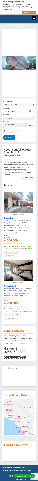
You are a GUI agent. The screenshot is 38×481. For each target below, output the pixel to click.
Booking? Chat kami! (25, 476)
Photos (33, 480)
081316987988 (7, 9)
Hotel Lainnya (29, 12)
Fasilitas (19, 480)
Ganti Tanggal (11, 255)
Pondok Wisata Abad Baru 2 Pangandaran (20, 26)
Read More (28, 178)
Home (11, 476)
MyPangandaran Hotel (12, 471)
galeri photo (19, 215)
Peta (26, 480)
